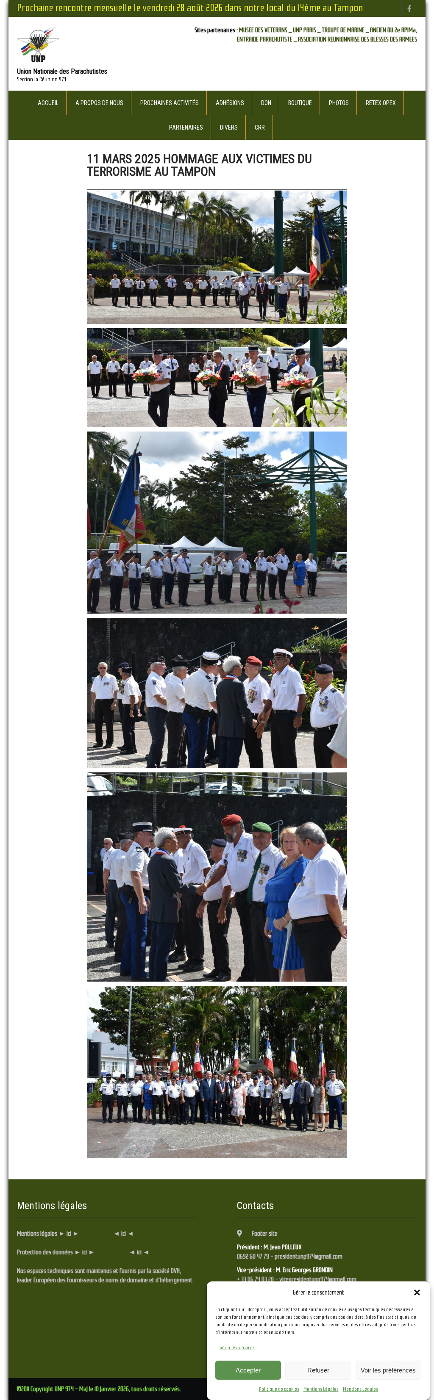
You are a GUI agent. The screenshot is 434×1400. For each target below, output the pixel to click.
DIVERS (229, 127)
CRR (260, 127)
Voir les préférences (388, 1370)
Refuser (318, 1370)
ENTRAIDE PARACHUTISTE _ (267, 39)
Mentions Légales (321, 1389)
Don (266, 103)
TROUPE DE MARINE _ (345, 30)
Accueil (48, 103)
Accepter (248, 1370)
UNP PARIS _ (306, 30)
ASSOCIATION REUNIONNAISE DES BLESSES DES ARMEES (357, 39)
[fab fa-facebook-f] (409, 8)
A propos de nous (99, 103)
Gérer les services (237, 1347)
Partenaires (186, 127)
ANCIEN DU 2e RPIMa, (393, 30)
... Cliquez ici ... (95, 1233)
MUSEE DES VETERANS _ (265, 30)
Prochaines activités (169, 103)
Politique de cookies (279, 1389)
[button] (417, 1292)
